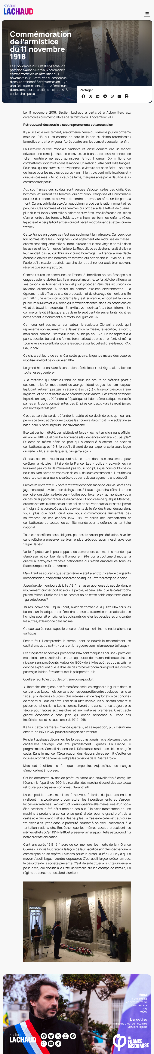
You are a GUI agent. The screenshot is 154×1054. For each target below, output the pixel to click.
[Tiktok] (58, 1043)
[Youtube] (51, 1043)
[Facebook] (44, 1036)
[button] (147, 13)
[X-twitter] (58, 1036)
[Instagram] (65, 1036)
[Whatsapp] (44, 1043)
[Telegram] (73, 1036)
